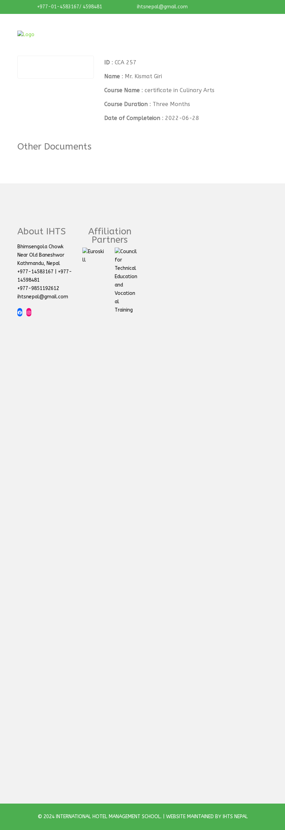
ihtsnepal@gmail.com (162, 7)
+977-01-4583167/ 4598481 (69, 7)
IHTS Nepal (235, 817)
